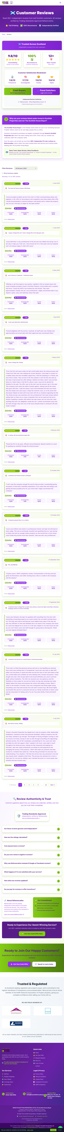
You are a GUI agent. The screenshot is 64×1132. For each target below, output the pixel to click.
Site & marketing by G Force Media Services (32, 1118)
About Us (36, 1060)
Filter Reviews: (7, 168)
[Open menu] (60, 2)
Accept (53, 1130)
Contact (36, 1066)
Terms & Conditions (39, 1076)
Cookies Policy (38, 1079)
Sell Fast (5, 1074)
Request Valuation (39, 1058)
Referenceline (11, 219)
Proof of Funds (38, 1063)
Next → (52, 785)
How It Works (6, 1079)
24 (46, 785)
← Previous (12, 785)
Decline (60, 1130)
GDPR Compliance (39, 1084)
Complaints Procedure (40, 1082)
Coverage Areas (7, 1082)
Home (3, 34)
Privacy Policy (38, 1074)
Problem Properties (8, 1076)
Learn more (30, 1130)
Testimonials (6, 1084)
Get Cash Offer (38, 1055)
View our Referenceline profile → (31, 818)
